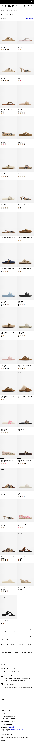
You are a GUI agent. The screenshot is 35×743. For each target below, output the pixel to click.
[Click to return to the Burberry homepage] (10, 6)
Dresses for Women (26, 653)
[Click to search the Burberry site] (25, 6)
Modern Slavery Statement (7, 734)
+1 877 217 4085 (19, 739)
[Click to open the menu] (32, 6)
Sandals (15, 653)
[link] (3, 10)
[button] (24, 2)
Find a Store (5, 711)
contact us (26, 739)
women (21, 615)
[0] (28, 6)
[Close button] (32, 2)
